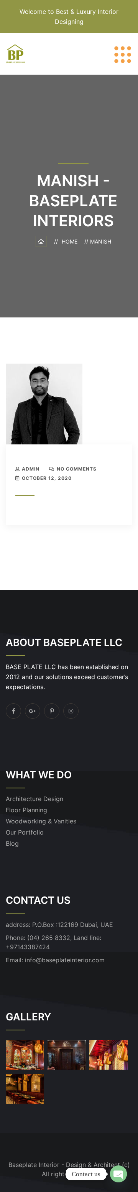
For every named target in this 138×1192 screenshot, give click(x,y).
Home (71, 241)
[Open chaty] (118, 1173)
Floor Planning (26, 810)
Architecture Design (34, 799)
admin (30, 469)
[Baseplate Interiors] (15, 53)
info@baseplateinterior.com (65, 960)
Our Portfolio (25, 832)
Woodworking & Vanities (41, 821)
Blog (12, 843)
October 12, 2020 (47, 478)
